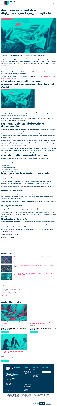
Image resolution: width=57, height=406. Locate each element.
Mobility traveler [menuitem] (36, 375)
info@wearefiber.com (9, 391)
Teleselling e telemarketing (9, 292)
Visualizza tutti (4, 295)
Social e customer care (8, 287)
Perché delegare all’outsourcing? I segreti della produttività (40, 322)
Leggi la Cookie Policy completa (11, 398)
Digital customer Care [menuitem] (27, 372)
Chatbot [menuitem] (25, 373)
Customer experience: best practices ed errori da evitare (13, 352)
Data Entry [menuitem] (25, 379)
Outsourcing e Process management (11, 289)
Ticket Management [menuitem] (27, 371)
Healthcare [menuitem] (35, 369)
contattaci (9, 231)
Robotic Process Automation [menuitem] (26, 390)
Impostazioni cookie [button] (36, 403)
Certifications (9, 372)
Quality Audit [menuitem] (26, 389)
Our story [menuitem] (16, 369)
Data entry (12, 237)
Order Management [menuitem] (27, 384)
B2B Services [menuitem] (35, 376)
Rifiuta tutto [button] (48, 403)
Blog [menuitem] (15, 376)
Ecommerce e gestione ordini (9, 293)
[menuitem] (28, 369)
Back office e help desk (6, 237)
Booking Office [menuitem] (26, 374)
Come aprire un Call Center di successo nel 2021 (13, 322)
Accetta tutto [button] (42, 403)
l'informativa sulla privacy (26, 396)
